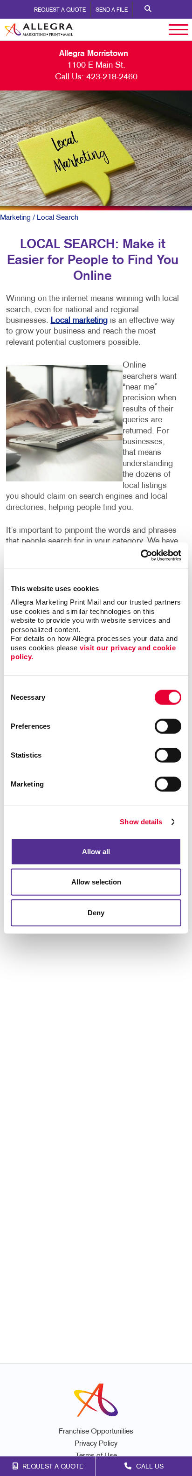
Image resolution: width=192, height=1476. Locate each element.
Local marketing (79, 321)
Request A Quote (60, 10)
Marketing (15, 218)
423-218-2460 (111, 77)
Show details (141, 822)
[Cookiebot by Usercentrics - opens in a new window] (140, 556)
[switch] (168, 725)
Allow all (96, 851)
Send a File (112, 10)
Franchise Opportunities (96, 1431)
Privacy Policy (96, 1444)
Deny (96, 912)
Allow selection (96, 882)
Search (148, 9)
